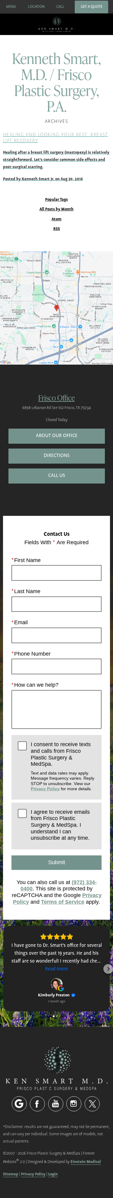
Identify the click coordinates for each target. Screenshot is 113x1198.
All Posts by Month (56, 209)
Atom (56, 219)
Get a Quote (91, 6)
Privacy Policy (45, 788)
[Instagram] (73, 1103)
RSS (56, 229)
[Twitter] (92, 1103)
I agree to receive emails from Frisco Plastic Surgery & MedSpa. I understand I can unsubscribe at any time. (60, 825)
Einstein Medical (86, 1161)
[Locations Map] (56, 308)
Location (36, 6)
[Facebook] (37, 1103)
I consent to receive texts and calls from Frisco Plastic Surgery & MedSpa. (62, 766)
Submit (56, 862)
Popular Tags (56, 199)
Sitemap (10, 1174)
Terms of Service (62, 902)
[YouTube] (55, 1103)
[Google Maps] (19, 1103)
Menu (11, 6)
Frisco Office (56, 397)
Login (53, 1174)
